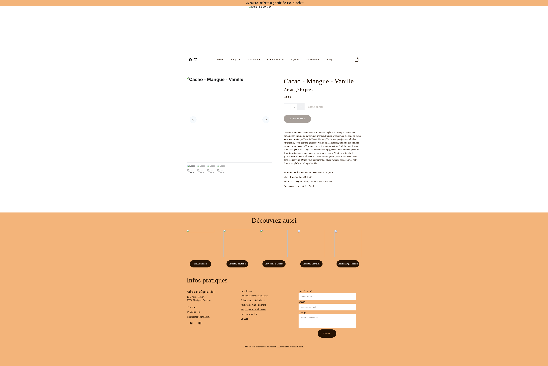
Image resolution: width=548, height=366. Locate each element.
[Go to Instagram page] (195, 59)
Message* (303, 312)
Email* (302, 302)
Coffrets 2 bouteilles (237, 264)
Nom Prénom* (305, 291)
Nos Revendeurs (275, 59)
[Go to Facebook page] (191, 59)
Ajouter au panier (297, 119)
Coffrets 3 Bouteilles (311, 264)
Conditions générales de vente (254, 295)
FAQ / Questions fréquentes (253, 309)
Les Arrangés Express (274, 264)
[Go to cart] (356, 59)
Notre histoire (313, 59)
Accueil (220, 59)
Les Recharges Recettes (348, 264)
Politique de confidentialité (253, 300)
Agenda (295, 59)
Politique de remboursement (253, 305)
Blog (329, 59)
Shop (233, 59)
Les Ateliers (254, 59)
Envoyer (327, 333)
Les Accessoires (200, 264)
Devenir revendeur (249, 314)
